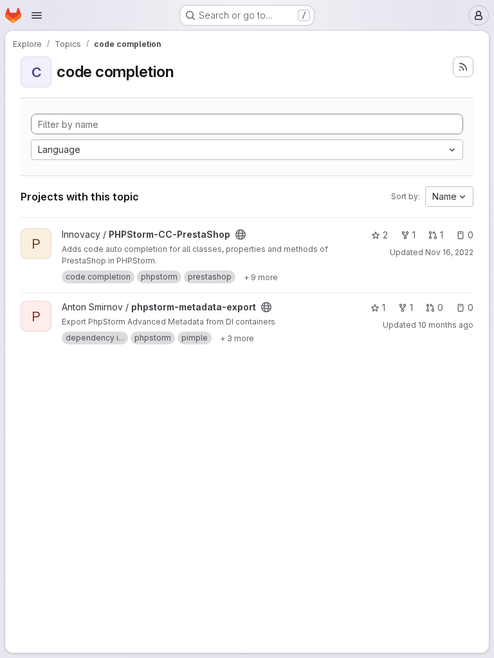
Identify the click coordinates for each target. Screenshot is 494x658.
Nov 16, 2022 (449, 252)
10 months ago (445, 325)
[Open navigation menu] (36, 15)
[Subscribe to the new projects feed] (463, 67)
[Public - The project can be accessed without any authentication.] (240, 234)
